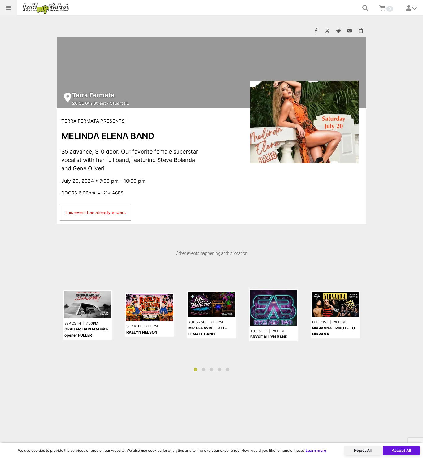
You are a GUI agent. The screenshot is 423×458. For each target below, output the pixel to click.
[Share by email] (350, 31)
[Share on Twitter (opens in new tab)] (327, 31)
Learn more (316, 450)
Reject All (363, 450)
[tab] (195, 369)
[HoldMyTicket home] (47, 8)
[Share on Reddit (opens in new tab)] (338, 31)
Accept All (401, 450)
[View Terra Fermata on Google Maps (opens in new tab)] (67, 97)
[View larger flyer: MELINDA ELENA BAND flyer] (304, 122)
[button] (8, 7)
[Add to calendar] (361, 31)
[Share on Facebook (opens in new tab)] (316, 31)
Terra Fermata (93, 95)
